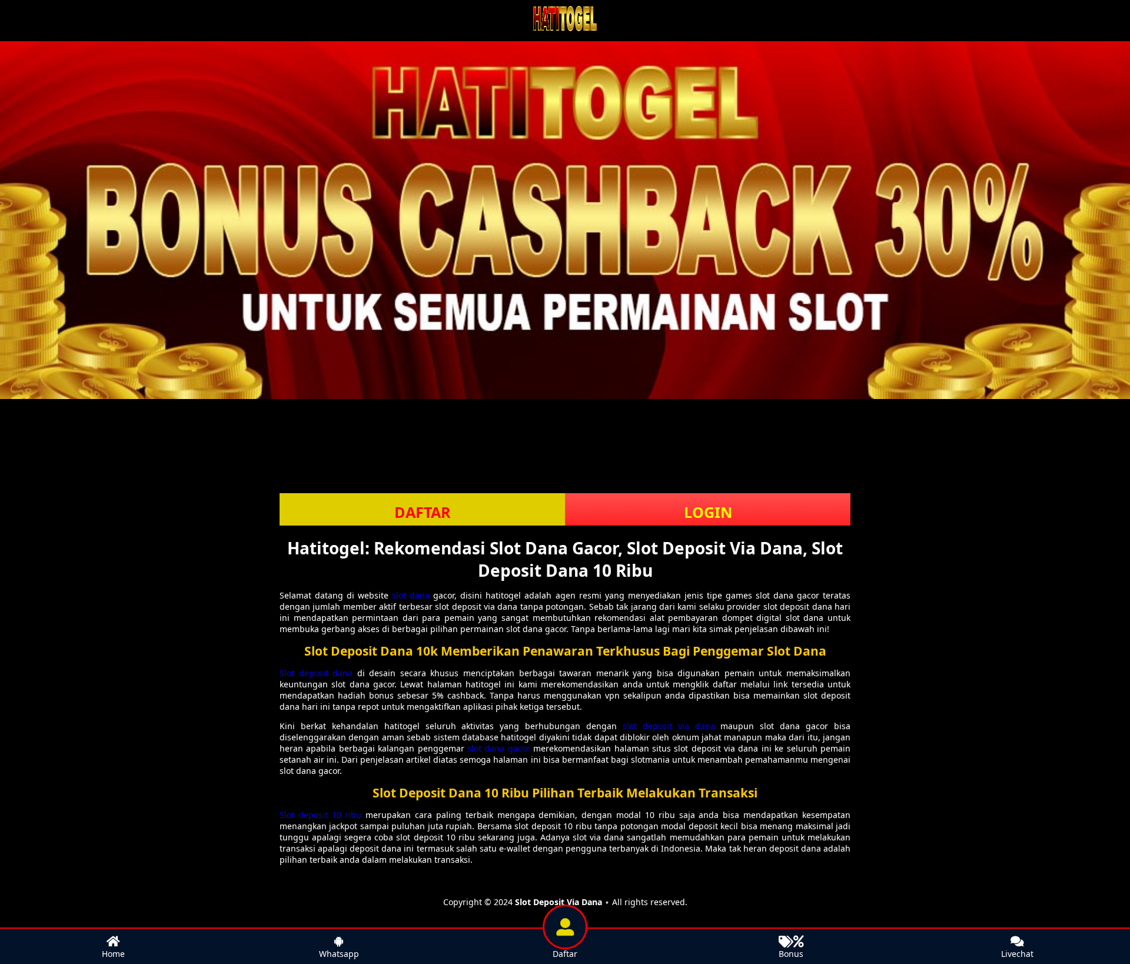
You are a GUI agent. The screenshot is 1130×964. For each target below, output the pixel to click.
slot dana (411, 595)
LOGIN (708, 512)
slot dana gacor (498, 748)
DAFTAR (422, 512)
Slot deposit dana (316, 673)
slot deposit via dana (669, 726)
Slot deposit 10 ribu (321, 814)
